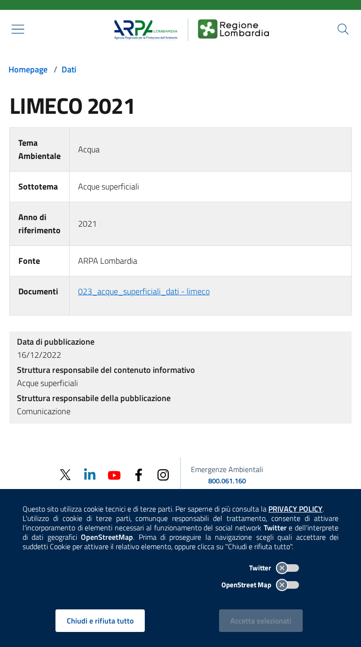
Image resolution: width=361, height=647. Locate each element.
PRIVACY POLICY (295, 508)
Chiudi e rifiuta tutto (100, 620)
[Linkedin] (89, 474)
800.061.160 (227, 480)
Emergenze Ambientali (227, 469)
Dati (69, 69)
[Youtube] (114, 474)
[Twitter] (65, 474)
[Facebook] (138, 474)
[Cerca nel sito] (343, 29)
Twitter (261, 567)
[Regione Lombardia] (233, 29)
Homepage (27, 69)
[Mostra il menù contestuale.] (17, 29)
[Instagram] (163, 474)
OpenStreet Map (247, 584)
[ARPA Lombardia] (142, 29)
